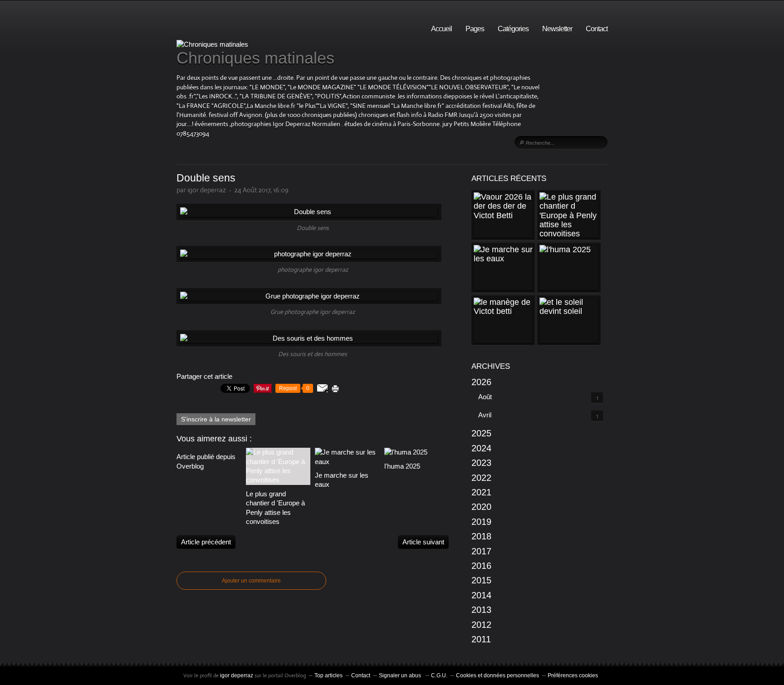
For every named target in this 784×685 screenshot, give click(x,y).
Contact (597, 29)
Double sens (205, 178)
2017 (481, 551)
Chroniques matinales (255, 58)
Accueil (441, 29)
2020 (481, 507)
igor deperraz (236, 675)
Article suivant (423, 542)
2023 (481, 463)
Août (485, 397)
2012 (481, 625)
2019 (481, 522)
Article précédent (206, 542)
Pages (475, 29)
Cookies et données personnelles (497, 675)
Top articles (328, 675)
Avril (484, 415)
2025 (481, 433)
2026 (481, 382)
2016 (481, 566)
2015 (481, 580)
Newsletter (557, 29)
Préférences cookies (573, 675)
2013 (481, 610)
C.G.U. (439, 675)
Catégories (513, 29)
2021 (481, 492)
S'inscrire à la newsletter (216, 419)
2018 (481, 536)
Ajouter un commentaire (251, 580)
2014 (481, 595)
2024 (481, 448)
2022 (481, 478)
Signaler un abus (400, 675)
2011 (481, 639)
